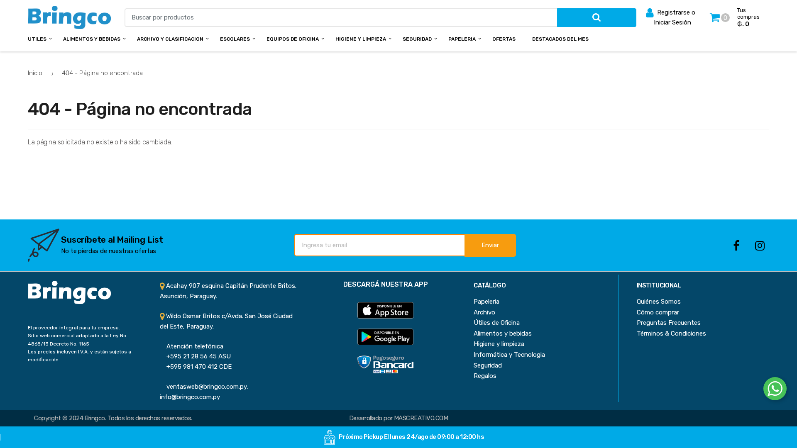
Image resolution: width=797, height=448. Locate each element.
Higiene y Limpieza (360, 39)
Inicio (35, 73)
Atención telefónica (191, 346)
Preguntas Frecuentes (669, 322)
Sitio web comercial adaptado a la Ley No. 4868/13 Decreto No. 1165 (77, 339)
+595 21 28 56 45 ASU (195, 356)
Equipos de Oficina (292, 39)
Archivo (484, 312)
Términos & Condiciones (671, 333)
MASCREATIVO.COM (421, 418)
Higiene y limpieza (499, 344)
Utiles (37, 39)
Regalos (485, 376)
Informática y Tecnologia (509, 354)
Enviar (490, 245)
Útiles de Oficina (497, 322)
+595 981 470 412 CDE (196, 366)
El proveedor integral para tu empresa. (74, 328)
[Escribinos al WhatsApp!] (775, 390)
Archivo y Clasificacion (170, 39)
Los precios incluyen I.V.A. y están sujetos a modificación (79, 356)
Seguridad (417, 39)
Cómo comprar (658, 312)
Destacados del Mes (560, 39)
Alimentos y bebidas (91, 39)
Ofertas (504, 39)
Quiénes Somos (659, 301)
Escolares (235, 39)
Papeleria (462, 39)
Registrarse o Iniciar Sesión (674, 17)
